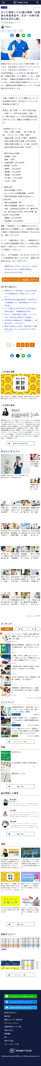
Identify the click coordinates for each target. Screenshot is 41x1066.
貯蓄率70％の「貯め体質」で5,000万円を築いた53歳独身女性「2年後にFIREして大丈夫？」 (20, 293)
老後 (3, 31)
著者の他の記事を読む (20, 443)
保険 (21, 31)
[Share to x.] (17, 35)
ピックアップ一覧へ (21, 742)
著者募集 (7, 1034)
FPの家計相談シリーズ (24, 70)
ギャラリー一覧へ (21, 975)
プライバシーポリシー (11, 1023)
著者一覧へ (20, 834)
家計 (15, 31)
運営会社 (7, 1016)
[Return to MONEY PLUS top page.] (20, 2)
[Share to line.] (23, 35)
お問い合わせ (8, 1030)
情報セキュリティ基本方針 (13, 1019)
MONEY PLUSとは (10, 1012)
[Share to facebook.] (12, 35)
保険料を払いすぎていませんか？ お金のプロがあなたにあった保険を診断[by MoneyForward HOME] (21, 269)
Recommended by (31, 616)
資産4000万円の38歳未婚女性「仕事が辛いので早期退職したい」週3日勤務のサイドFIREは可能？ (21, 302)
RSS (5, 1037)
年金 (9, 31)
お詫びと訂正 (8, 1041)
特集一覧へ (20, 786)
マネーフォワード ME (11, 1044)
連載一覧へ (20, 924)
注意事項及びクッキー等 (12, 1027)
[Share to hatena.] (29, 35)
